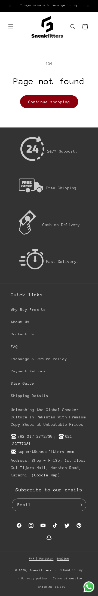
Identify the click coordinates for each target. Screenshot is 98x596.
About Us (20, 322)
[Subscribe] (80, 504)
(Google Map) (46, 475)
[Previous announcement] (10, 6)
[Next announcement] (88, 6)
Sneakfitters (40, 570)
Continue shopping (49, 102)
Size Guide (22, 383)
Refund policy (71, 570)
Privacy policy (34, 578)
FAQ (14, 347)
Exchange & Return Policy (39, 359)
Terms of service (67, 578)
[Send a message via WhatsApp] (88, 586)
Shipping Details (29, 396)
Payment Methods (28, 371)
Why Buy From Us (28, 310)
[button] (11, 27)
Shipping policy (52, 586)
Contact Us (22, 334)
